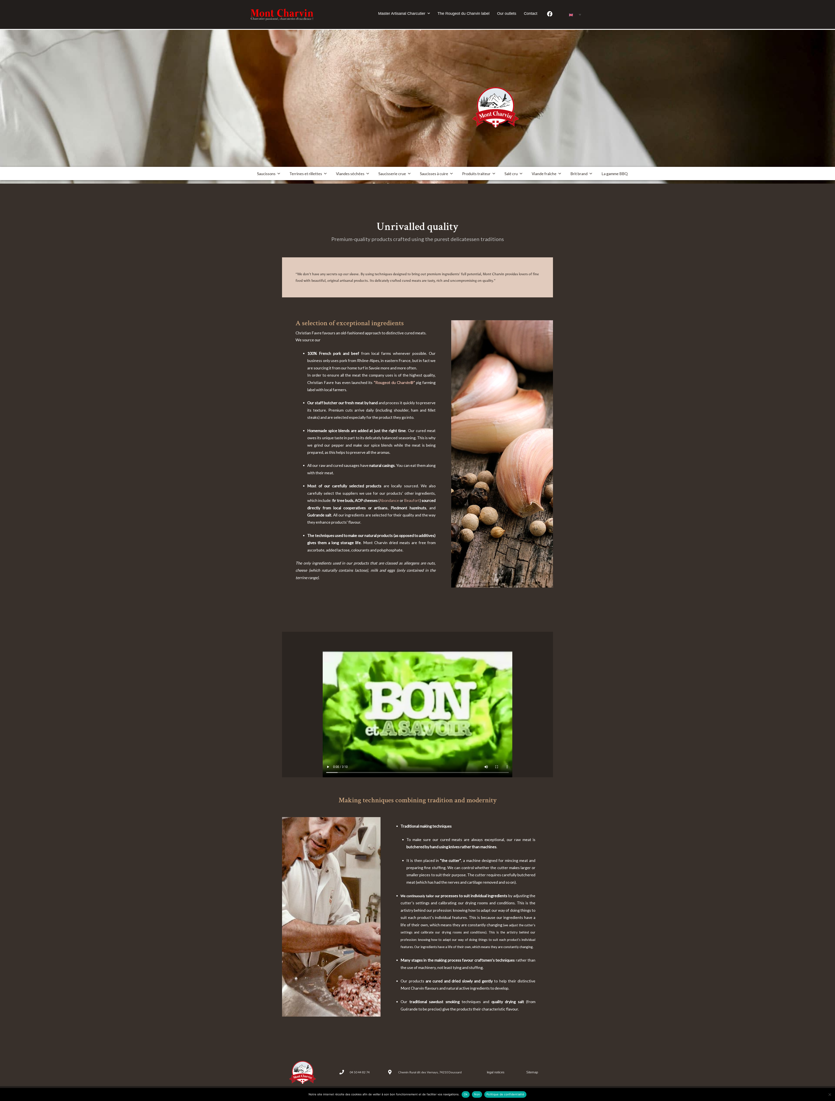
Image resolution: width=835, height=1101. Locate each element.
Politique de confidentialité (505, 1094)
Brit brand (579, 173)
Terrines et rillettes (305, 173)
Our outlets (506, 13)
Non (477, 1094)
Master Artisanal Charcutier (401, 13)
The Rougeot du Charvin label (463, 13)
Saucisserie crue (392, 173)
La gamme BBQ (614, 173)
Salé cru (511, 173)
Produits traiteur (476, 173)
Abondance (389, 500)
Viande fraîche (544, 173)
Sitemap (532, 1072)
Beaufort (412, 500)
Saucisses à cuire (434, 173)
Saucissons (266, 173)
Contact (530, 13)
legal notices (495, 1072)
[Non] (829, 1094)
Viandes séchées (350, 173)
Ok (466, 1094)
